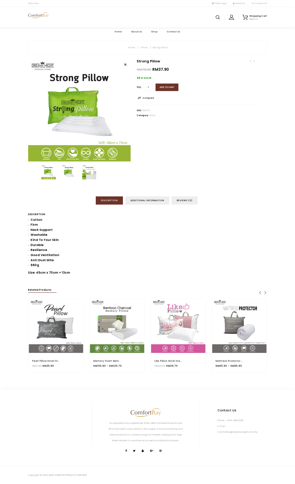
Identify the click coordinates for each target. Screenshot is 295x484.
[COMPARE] (77, 348)
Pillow (144, 47)
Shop (154, 31)
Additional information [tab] (147, 200)
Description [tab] (109, 200)
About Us (240, 3)
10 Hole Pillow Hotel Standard (250, 63)
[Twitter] (134, 451)
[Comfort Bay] (38, 15)
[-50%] (56, 326)
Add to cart (167, 87)
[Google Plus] (151, 451)
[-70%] (117, 326)
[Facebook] (126, 451)
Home (118, 31)
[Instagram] (160, 451)
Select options (138, 341)
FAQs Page (220, 3)
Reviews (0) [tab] (184, 200)
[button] (125, 65)
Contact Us (260, 3)
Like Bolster (254, 63)
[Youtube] (142, 451)
